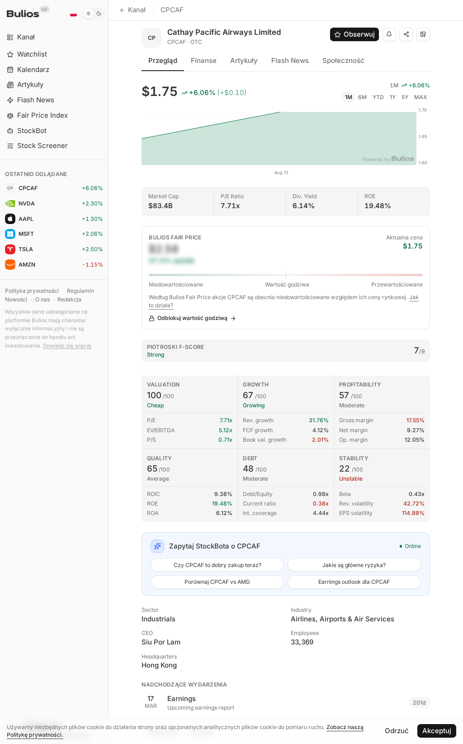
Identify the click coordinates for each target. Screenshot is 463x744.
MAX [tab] (420, 97)
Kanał (137, 9)
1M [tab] (348, 97)
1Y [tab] (393, 97)
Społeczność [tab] (343, 60)
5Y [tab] (405, 97)
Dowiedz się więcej (67, 346)
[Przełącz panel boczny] (108, 372)
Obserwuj (359, 34)
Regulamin (80, 290)
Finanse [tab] (204, 60)
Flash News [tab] (290, 60)
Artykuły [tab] (244, 60)
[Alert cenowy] (389, 34)
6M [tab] (362, 97)
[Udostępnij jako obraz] (423, 34)
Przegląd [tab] (162, 60)
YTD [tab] (378, 97)
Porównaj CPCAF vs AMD (217, 581)
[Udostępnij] (406, 34)
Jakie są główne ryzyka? (354, 565)
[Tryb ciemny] (94, 13)
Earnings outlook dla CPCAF (354, 581)
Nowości (16, 299)
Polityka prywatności (32, 290)
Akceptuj (436, 730)
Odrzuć (397, 730)
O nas (42, 299)
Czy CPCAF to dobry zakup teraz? (217, 565)
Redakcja (69, 299)
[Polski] (73, 13)
